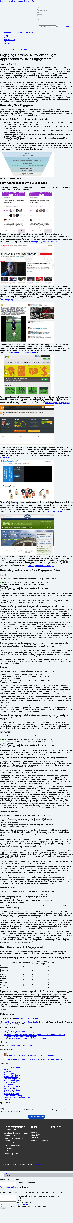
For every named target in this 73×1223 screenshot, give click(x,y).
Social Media (19, 1045)
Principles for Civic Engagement (27, 1018)
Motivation (28, 1045)
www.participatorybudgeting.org (57, 403)
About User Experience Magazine (16, 1133)
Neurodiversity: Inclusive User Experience (45, 1055)
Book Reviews (9, 1084)
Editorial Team (9, 1136)
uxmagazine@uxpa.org (41, 1164)
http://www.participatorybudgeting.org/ (19, 1033)
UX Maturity (8, 1069)
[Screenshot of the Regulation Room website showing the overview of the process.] (27, 500)
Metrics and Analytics (12, 1081)
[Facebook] (53, 1133)
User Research (9, 1073)
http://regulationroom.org (52, 511)
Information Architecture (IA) (15, 1067)
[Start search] (57, 26)
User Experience (42, 9)
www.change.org (6, 300)
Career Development (11, 1094)
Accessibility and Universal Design (17, 1097)
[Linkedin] (62, 1133)
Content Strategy (10, 1092)
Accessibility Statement (13, 1145)
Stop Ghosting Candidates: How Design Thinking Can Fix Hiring (41, 1059)
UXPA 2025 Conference (39, 1140)
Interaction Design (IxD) (13, 1082)
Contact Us (8, 1151)
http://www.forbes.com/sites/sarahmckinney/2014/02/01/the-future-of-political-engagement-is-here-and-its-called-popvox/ (34, 1036)
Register (7, 1176)
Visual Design (9, 1071)
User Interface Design (12, 1075)
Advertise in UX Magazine (13, 1143)
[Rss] (66, 1133)
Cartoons (7, 1099)
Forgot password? (7, 1187)
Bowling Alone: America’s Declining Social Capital (19, 1022)
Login (6, 1174)
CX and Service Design (12, 1090)
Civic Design (9, 1045)
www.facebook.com (16, 352)
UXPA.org (34, 1132)
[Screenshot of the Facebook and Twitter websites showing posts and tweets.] (27, 343)
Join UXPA (35, 1138)
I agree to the (16, 1204)
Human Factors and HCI (12, 1086)
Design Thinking (10, 1088)
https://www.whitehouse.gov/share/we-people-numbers (25, 1038)
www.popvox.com (7, 457)
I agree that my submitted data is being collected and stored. (25, 1206)
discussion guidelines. (21, 1204)
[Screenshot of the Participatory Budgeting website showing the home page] (27, 395)
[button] (36, 21)
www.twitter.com (31, 352)
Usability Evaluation (11, 1077)
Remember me (22, 1187)
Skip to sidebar (18, 1)
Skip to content (6, 1)
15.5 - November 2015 (19, 50)
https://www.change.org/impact (16, 1031)
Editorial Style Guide (11, 1154)
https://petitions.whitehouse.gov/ (41, 566)
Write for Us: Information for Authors (14, 1139)
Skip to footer (29, 1)
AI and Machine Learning (13, 1096)
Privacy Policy (9, 1148)
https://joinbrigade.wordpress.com (44, 242)
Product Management (12, 1079)
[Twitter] (58, 1133)
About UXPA (35, 1135)
